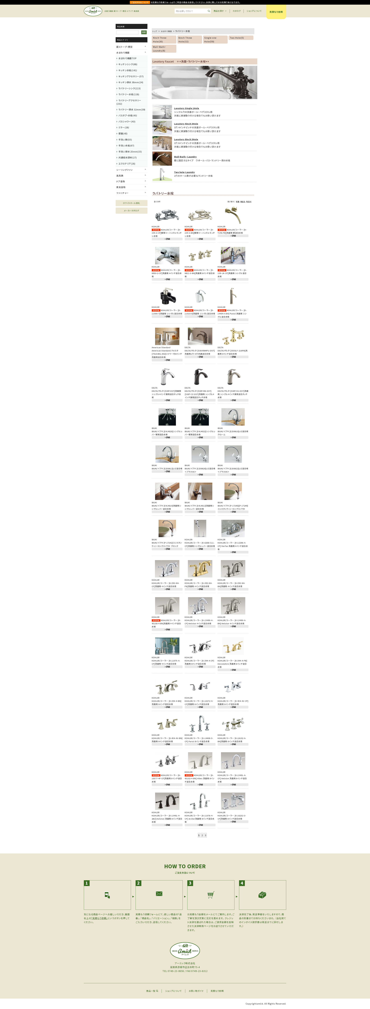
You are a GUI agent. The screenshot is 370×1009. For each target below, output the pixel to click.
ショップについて (254, 10)
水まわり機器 (123, 52)
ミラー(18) (124, 127)
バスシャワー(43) (127, 121)
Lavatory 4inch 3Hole (186, 123)
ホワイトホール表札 (131, 203)
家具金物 (121, 187)
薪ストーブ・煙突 (124, 46)
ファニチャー (122, 192)
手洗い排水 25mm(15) (130, 151)
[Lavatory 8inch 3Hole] (162, 148)
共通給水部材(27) (128, 157)
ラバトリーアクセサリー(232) (128, 102)
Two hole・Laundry (184, 172)
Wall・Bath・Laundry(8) (159, 48)
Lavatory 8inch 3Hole (186, 139)
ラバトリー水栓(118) (129, 94)
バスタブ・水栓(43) (128, 115)
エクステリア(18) (127, 163)
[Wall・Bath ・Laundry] (162, 163)
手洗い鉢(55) (125, 139)
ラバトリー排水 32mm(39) (132, 109)
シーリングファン (124, 169)
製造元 (248, 201)
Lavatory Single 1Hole (186, 108)
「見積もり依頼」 (99, 918)
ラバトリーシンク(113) (130, 88)
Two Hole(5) (237, 37)
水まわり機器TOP (128, 58)
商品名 (243, 201)
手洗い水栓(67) (126, 145)
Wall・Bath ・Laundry (185, 156)
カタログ (237, 10)
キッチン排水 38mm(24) (131, 82)
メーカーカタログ (131, 210)
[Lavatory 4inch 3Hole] (162, 132)
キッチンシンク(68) (128, 64)
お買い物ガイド (196, 990)
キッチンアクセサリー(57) (131, 76)
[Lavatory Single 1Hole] (162, 117)
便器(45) (123, 133)
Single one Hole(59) (210, 39)
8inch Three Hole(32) (185, 39)
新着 (237, 201)
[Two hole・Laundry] (162, 179)
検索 (144, 32)
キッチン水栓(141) (128, 70)
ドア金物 (120, 181)
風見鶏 (119, 175)
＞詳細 (167, 239)
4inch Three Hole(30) (159, 39)
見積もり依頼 (276, 11)
